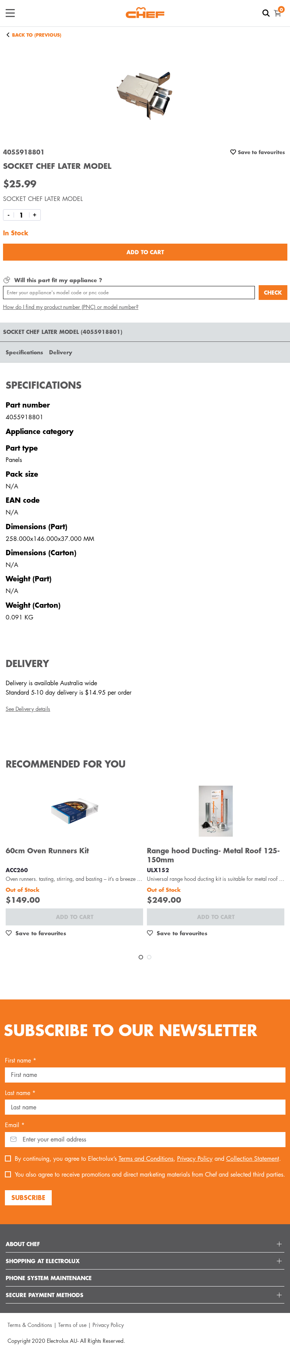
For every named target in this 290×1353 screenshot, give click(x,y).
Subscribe (28, 1197)
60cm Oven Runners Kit (47, 850)
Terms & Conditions (30, 1324)
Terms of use (72, 1324)
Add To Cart (145, 252)
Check (273, 292)
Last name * (20, 1093)
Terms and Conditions (146, 1159)
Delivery (60, 352)
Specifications (24, 352)
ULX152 (158, 870)
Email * (15, 1125)
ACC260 (17, 870)
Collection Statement (252, 1159)
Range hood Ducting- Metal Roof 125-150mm (213, 855)
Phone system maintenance (49, 1278)
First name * (20, 1060)
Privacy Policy (195, 1159)
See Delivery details (28, 708)
